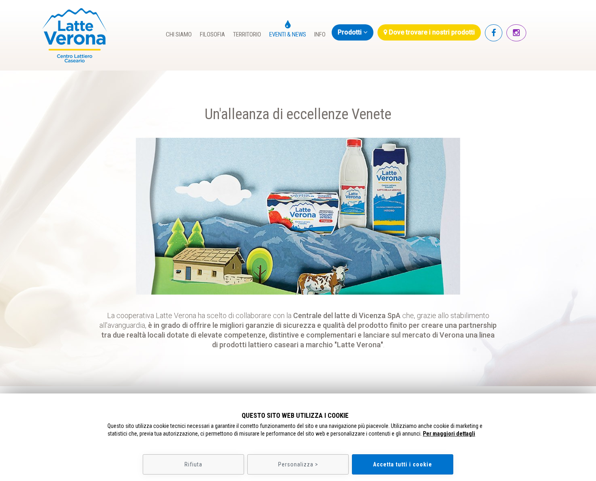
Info (320, 34)
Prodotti (350, 32)
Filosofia (212, 34)
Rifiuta (193, 464)
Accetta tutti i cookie (402, 464)
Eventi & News (287, 34)
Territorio (247, 34)
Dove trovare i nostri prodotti (431, 32)
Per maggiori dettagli (449, 433)
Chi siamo (179, 34)
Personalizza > (298, 464)
